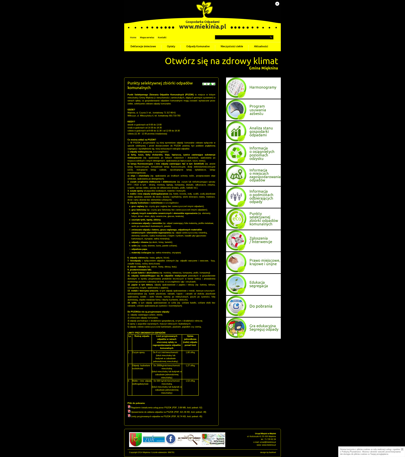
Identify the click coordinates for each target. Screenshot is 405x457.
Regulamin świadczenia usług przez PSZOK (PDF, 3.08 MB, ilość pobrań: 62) (166, 407)
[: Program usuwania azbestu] (253, 120)
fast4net (272, 452)
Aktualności (261, 46)
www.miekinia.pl (202, 26)
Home (133, 37)
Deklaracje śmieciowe (143, 46)
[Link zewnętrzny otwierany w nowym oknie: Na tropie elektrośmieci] (189, 446)
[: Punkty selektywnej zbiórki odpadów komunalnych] (253, 229)
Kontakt (162, 37)
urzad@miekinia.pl (268, 442)
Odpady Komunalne (198, 46)
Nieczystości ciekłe (232, 46)
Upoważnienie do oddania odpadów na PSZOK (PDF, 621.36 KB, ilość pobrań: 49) (168, 412)
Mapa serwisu (147, 37)
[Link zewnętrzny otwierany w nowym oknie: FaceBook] (170, 446)
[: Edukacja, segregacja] (253, 294)
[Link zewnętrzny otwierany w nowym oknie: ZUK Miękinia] (154, 446)
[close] (402, 449)
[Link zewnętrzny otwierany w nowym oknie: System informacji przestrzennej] (213, 446)
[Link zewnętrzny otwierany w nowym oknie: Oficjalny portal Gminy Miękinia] (136, 446)
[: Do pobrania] (253, 316)
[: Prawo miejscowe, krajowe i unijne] (253, 272)
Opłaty (171, 46)
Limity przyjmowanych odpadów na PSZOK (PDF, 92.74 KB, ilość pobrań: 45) (166, 416)
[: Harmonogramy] (253, 98)
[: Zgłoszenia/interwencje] (253, 251)
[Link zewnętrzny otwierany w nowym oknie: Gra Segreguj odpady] (253, 338)
